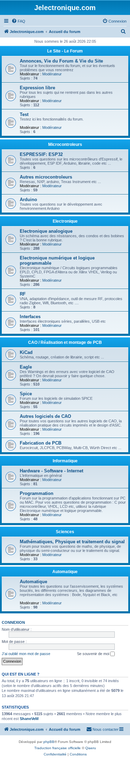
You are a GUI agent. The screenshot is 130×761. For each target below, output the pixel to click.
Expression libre (37, 87)
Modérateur (52, 74)
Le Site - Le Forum (65, 51)
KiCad (26, 352)
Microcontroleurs (65, 144)
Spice (26, 393)
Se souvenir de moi (93, 654)
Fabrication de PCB (40, 443)
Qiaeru (90, 748)
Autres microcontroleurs (46, 177)
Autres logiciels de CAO (45, 416)
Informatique (65, 460)
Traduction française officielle (57, 748)
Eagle (26, 367)
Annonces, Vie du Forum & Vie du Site (61, 61)
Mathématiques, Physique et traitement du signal (72, 541)
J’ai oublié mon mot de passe (26, 654)
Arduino (28, 199)
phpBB (48, 742)
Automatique (65, 571)
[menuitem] (18, 21)
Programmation (36, 493)
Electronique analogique (46, 231)
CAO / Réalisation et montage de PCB (65, 342)
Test (24, 114)
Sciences (65, 531)
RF (23, 294)
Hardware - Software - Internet (51, 470)
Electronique (65, 221)
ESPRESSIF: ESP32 (41, 154)
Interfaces (30, 316)
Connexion (13, 622)
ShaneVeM (29, 719)
